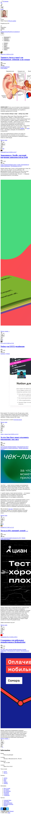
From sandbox (4, 68)
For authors (6, 789)
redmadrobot (4, 637)
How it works (7, 788)
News (12, 31)
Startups (5, 805)
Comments (16, 31)
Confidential (6, 795)
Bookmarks (7, 37)
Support (12, 811)
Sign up (5, 773)
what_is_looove (4, 434)
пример (22, 128)
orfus (2, 54)
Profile (2, 31)
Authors (5, 782)
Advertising (6, 801)
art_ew (2, 343)
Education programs (8, 804)
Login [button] (2, 9)
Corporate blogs (7, 800)
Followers (6, 39)
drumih (2, 527)
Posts (9, 31)
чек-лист (10, 509)
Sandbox (6, 783)
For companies (7, 791)
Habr (9, 812)
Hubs (5, 780)
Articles (6, 31)
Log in (5, 771)
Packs (5, 49)
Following (6, 40)
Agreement (6, 793)
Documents (6, 792)
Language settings (5, 811)
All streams (5, 1)
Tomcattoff (3, 152)
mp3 (28, 128)
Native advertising (8, 803)
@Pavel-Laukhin (12, 21)
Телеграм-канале (17, 419)
